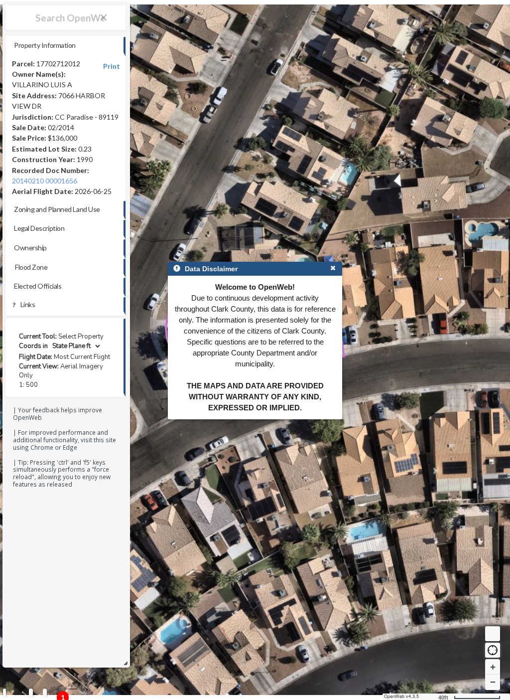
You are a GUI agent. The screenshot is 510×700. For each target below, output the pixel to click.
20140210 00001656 (44, 180)
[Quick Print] (31, 693)
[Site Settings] (45, 693)
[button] (492, 650)
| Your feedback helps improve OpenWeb (57, 413)
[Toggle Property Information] (4, 693)
